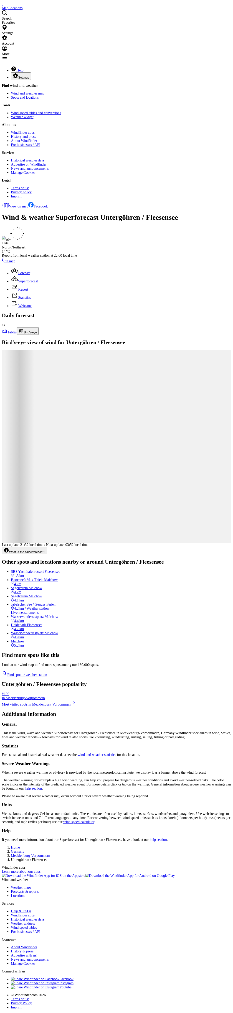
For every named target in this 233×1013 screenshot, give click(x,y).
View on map (18, 206)
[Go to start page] (2, 4)
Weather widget (22, 117)
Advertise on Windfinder (28, 164)
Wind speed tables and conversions (36, 113)
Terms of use (20, 188)
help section (33, 788)
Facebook (41, 206)
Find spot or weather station (27, 675)
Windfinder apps (23, 132)
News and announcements (30, 168)
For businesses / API (25, 145)
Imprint (16, 196)
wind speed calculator (78, 822)
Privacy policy (21, 192)
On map (9, 261)
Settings (23, 77)
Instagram (66, 983)
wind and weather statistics (97, 755)
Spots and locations (25, 97)
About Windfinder (24, 141)
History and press (23, 136)
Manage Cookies (23, 172)
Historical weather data (27, 160)
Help (19, 70)
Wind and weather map (27, 93)
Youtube (65, 987)
